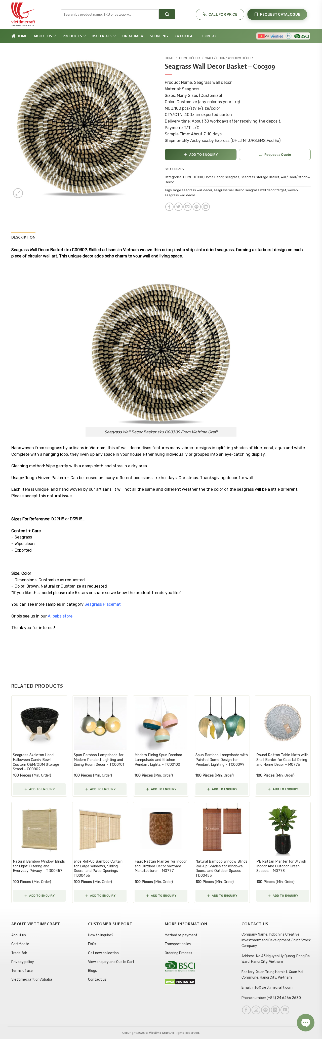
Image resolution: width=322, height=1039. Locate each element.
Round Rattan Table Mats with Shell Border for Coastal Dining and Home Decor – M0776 (282, 759)
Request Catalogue (280, 14)
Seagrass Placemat (103, 604)
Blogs (92, 971)
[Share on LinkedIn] (206, 207)
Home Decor (214, 177)
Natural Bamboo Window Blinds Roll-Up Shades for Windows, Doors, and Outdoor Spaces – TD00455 (221, 868)
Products (72, 36)
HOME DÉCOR (189, 58)
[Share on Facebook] (169, 207)
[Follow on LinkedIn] (275, 1010)
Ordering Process (178, 953)
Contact (211, 36)
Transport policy (178, 944)
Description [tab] (23, 237)
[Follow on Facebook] (246, 1010)
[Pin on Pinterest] (196, 207)
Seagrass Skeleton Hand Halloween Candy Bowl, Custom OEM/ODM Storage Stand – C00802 (36, 762)
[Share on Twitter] (178, 207)
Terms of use (22, 971)
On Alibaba (132, 36)
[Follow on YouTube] (284, 1010)
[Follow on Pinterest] (265, 1010)
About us (18, 935)
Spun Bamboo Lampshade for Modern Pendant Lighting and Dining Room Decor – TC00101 (99, 759)
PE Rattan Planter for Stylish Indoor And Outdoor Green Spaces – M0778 (281, 866)
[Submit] (167, 14)
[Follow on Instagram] (256, 1010)
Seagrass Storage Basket (260, 177)
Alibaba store (60, 616)
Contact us (97, 979)
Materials (102, 36)
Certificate (20, 944)
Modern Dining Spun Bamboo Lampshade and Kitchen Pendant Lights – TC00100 (158, 759)
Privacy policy (22, 962)
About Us (43, 36)
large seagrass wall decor (192, 190)
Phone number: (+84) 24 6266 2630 (271, 998)
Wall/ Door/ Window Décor (229, 58)
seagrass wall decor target (265, 190)
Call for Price (223, 14)
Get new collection (103, 953)
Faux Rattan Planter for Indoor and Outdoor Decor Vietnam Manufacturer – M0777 (161, 866)
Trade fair (19, 953)
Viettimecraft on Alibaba (31, 979)
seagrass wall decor (229, 190)
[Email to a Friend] (187, 207)
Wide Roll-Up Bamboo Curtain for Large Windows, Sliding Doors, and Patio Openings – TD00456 (98, 868)
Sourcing (159, 36)
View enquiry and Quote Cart (111, 962)
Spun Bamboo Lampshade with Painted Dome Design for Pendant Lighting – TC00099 (221, 759)
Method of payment (181, 935)
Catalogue (185, 36)
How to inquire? (100, 935)
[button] (18, 193)
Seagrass (232, 177)
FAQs (92, 944)
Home (22, 36)
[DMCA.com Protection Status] (180, 981)
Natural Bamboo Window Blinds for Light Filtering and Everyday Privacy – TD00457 (39, 866)
